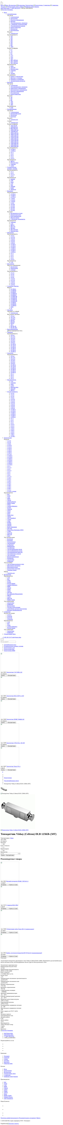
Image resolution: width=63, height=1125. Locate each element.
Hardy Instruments (12, 527)
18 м (11, 58)
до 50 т (12, 432)
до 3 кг (12, 274)
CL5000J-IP (13, 298)
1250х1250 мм (14, 137)
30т (11, 97)
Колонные (10, 539)
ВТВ (11, 107)
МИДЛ (12, 161)
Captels (9, 519)
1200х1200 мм (14, 136)
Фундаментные (14, 93)
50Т (11, 42)
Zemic (8, 495)
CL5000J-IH (13, 301)
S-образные (10, 545)
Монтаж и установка (16, 78)
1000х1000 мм (14, 130)
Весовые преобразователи (14, 610)
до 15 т (12, 426)
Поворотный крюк (15, 214)
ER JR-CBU (13, 327)
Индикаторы (7, 574)
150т (11, 103)
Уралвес (12, 73)
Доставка (6, 1060)
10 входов (10, 619)
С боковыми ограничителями (18, 24)
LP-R (11, 307)
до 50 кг (12, 241)
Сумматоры (7, 611)
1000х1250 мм (14, 134)
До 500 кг (13, 350)
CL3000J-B (13, 293)
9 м (11, 54)
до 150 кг (13, 194)
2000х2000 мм (14, 146)
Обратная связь (8, 1063)
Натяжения (10, 558)
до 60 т (12, 433)
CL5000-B (13, 304)
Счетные (12, 269)
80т (11, 100)
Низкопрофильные (15, 113)
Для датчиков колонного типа (15, 564)
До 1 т (12, 374)
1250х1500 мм (14, 140)
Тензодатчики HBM (9, 650)
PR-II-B (12, 321)
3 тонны (12, 201)
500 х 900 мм (14, 63)
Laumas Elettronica (12, 506)
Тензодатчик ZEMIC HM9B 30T (15, 719)
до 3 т (12, 155)
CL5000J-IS (13, 299)
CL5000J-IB (13, 296)
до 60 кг (12, 243)
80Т (11, 45)
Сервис (6, 1059)
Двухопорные (11, 543)
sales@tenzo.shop (8, 1034)
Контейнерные (14, 30)
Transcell (9, 509)
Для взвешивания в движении (18, 23)
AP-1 (11, 324)
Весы (5, 12)
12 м (11, 55)
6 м (11, 49)
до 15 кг (12, 237)
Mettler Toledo (11, 503)
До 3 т (12, 377)
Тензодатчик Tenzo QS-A (13, 766)
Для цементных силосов (14, 553)
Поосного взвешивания (17, 20)
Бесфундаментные (15, 27)
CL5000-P (13, 302)
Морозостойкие (14, 217)
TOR (11, 180)
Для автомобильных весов (14, 549)
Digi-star (9, 592)
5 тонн (12, 203)
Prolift (12, 188)
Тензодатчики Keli (9, 649)
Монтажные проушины (13, 565)
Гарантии (6, 1057)
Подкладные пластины (13, 568)
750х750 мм (13, 125)
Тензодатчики (8, 437)
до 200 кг (13, 247)
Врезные (12, 21)
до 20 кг (12, 281)
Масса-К (12, 226)
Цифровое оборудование (11, 1076)
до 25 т (9, 482)
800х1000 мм (14, 128)
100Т (11, 46)
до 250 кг (9, 460)
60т (11, 98)
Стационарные (14, 17)
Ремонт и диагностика (16, 76)
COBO (9, 531)
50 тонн (12, 210)
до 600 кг (13, 150)
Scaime (9, 507)
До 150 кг (13, 345)
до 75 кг (9, 454)
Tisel (11, 185)
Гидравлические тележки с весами (13, 646)
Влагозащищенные (15, 216)
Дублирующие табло (10, 634)
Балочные (13, 116)
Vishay (9, 510)
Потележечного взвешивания (18, 90)
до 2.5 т (12, 174)
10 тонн (12, 204)
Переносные (13, 29)
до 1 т (12, 152)
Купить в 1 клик (13, 884)
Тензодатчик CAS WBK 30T (14, 672)
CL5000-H (13, 305)
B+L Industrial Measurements (15, 594)
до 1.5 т (9, 467)
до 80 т (12, 434)
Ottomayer (13, 189)
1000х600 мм (14, 127)
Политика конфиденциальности (10, 1118)
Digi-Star (9, 528)
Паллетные (13, 115)
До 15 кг (12, 317)
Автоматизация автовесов (17, 81)
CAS (11, 72)
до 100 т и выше (11, 491)
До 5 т (12, 378)
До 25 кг (12, 338)
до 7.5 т (9, 476)
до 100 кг (13, 244)
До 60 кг (12, 342)
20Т (11, 37)
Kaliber (9, 522)
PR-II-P (12, 320)
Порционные (14, 268)
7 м (11, 51)
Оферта (38, 1118)
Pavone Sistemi (11, 583)
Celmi (8, 521)
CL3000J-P (13, 295)
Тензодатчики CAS (9, 647)
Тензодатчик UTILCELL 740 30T (15, 743)
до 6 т (8, 475)
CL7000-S (13, 289)
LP (11, 308)
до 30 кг (12, 240)
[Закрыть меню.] (2, 3)
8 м (11, 52)
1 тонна (12, 198)
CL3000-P (13, 292)
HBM (8, 498)
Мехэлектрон (14, 229)
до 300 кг (13, 149)
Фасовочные (14, 266)
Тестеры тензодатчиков (13, 607)
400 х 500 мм (14, 60)
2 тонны (12, 200)
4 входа (9, 614)
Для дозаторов (11, 555)
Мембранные (11, 546)
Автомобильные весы (10, 644)
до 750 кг (9, 464)
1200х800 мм (14, 131)
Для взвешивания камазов (17, 26)
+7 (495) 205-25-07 (15, 8)
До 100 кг (13, 344)
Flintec (9, 504)
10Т (11, 36)
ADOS (9, 516)
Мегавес (12, 228)
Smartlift (12, 179)
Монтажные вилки (12, 567)
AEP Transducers (8, 1098)
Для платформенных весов (14, 550)
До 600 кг (13, 351)
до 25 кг (12, 238)
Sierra (8, 513)
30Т (11, 39)
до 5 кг (12, 275)
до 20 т (12, 427)
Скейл (12, 165)
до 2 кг (12, 272)
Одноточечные (11, 542)
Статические (14, 85)
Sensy (8, 536)
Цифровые (10, 561)
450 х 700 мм (14, 61)
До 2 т (12, 375)
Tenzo (8, 512)
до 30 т (12, 429)
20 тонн (12, 207)
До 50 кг (12, 341)
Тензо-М (12, 67)
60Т (11, 43)
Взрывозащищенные (13, 556)
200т (11, 104)
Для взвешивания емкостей (14, 552)
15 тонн (12, 206)
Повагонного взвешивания (18, 88)
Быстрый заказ (11, 675)
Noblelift (12, 186)
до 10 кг (12, 278)
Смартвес (13, 70)
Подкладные (14, 18)
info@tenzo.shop (5, 8)
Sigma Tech (10, 515)
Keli (8, 494)
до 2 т (12, 153)
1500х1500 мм (14, 142)
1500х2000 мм (14, 145)
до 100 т (12, 436)
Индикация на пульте (16, 213)
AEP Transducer (11, 518)
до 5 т (12, 156)
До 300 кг (13, 348)
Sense (12, 66)
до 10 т (12, 158)
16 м (11, 57)
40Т (11, 40)
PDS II (12, 323)
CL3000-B (13, 290)
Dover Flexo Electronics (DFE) (15, 530)
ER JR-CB (13, 326)
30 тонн (12, 208)
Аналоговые (10, 559)
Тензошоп (7, 1056)
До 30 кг (12, 319)
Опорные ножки (11, 570)
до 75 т (9, 490)
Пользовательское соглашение (27, 1118)
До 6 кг (12, 316)
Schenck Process (11, 501)
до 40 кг (9, 451)
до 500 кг (13, 197)
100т (11, 101)
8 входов (9, 617)
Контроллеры (11, 605)
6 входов (9, 616)
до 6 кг (12, 235)
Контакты (6, 1062)
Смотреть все (14, 33)
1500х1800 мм (14, 143)
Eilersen (9, 525)
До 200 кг (13, 347)
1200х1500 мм (14, 139)
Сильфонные (11, 547)
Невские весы (14, 69)
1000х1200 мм (14, 133)
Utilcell (9, 500)
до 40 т (12, 430)
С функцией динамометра (17, 219)
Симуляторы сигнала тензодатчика (17, 608)
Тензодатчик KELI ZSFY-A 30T (15, 696)
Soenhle (9, 524)
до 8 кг (9, 443)
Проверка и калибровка (17, 79)
